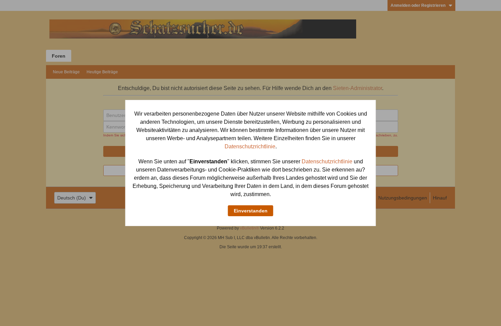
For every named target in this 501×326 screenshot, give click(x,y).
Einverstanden (251, 210)
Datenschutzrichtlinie (250, 146)
